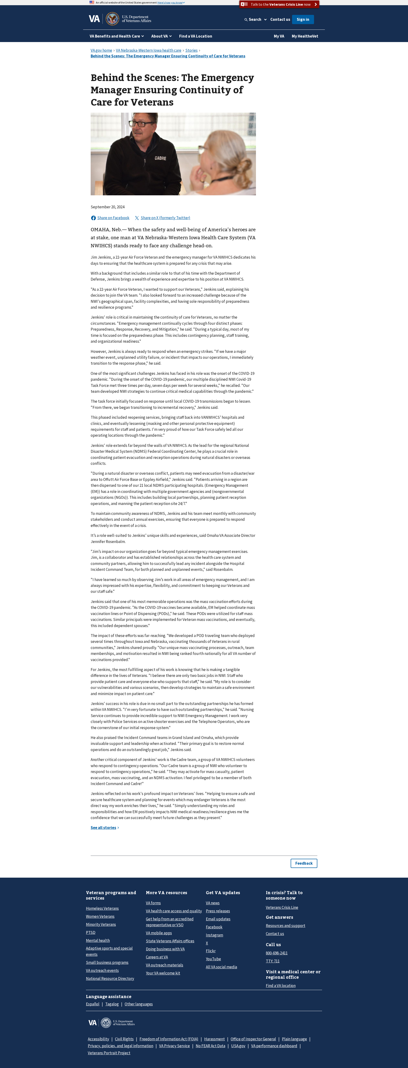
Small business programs (107, 962)
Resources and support (285, 925)
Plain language (294, 1039)
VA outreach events (102, 970)
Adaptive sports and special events (109, 951)
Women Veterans (100, 916)
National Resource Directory (110, 978)
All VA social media (221, 967)
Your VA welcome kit (163, 973)
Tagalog (112, 1004)
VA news (213, 903)
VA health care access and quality (174, 911)
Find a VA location (281, 985)
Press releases (218, 911)
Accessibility (98, 1039)
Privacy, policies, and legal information (120, 1045)
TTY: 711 (273, 961)
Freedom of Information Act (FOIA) (169, 1039)
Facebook (214, 927)
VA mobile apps (159, 933)
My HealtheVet (305, 36)
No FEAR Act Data (210, 1045)
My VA (279, 36)
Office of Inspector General (253, 1039)
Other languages (139, 1004)
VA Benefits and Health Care (115, 36)
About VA (159, 36)
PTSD (90, 932)
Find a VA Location (195, 36)
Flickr (211, 950)
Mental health (98, 940)
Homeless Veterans (102, 908)
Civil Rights (124, 1039)
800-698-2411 (277, 953)
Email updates (218, 919)
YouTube (213, 958)
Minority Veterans (101, 924)
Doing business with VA (165, 949)
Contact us (280, 19)
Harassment (214, 1039)
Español (92, 1004)
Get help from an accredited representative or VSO (170, 921)
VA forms (153, 903)
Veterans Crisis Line (282, 907)
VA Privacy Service (174, 1045)
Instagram (214, 935)
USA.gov (238, 1045)
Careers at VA (157, 957)
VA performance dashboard (274, 1045)
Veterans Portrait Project (109, 1052)
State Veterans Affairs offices (170, 941)
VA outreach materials (164, 965)
